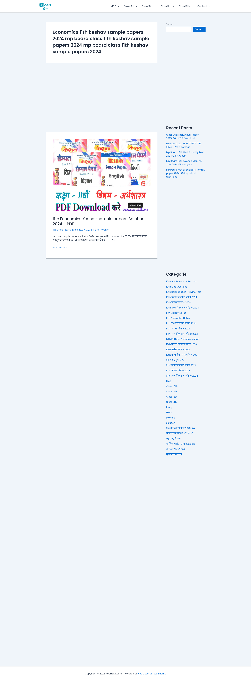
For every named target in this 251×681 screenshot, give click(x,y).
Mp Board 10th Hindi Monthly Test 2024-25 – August (185, 154)
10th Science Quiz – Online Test (183, 292)
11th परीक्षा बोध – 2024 (178, 328)
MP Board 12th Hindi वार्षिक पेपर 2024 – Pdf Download (183, 145)
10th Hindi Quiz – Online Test (182, 281)
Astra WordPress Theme (152, 673)
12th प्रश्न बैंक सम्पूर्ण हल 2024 (182, 355)
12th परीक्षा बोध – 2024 (178, 349)
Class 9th (129, 6)
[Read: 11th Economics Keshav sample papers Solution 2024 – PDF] (102, 175)
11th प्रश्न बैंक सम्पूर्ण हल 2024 (182, 334)
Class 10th (147, 6)
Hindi (169, 412)
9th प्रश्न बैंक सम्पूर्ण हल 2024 (182, 375)
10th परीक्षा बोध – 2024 (178, 302)
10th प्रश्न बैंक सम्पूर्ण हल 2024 (182, 307)
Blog (168, 381)
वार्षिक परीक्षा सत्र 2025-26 (180, 444)
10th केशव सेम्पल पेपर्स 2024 (181, 297)
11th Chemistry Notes (178, 318)
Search (170, 24)
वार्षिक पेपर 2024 (175, 449)
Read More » (60, 248)
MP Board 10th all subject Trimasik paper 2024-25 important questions (185, 173)
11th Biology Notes (176, 313)
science (170, 417)
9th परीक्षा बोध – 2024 (178, 370)
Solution (170, 423)
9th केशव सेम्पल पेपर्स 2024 (181, 365)
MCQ (113, 6)
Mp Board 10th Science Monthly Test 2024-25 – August (184, 162)
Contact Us (203, 6)
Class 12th (184, 6)
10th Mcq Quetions (176, 286)
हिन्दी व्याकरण (174, 454)
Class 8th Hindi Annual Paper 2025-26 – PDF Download (182, 136)
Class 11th (166, 6)
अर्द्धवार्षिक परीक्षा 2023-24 (180, 428)
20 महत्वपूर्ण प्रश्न (175, 360)
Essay (169, 407)
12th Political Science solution (182, 339)
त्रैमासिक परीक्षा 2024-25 (179, 433)
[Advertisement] (102, 97)
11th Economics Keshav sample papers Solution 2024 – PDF (98, 221)
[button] (117, 6)
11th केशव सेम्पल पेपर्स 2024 (68, 230)
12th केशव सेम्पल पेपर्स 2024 (181, 344)
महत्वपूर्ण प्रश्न (173, 438)
